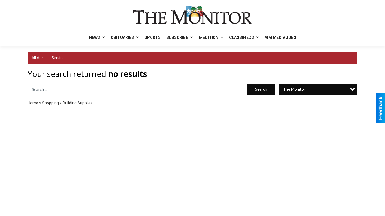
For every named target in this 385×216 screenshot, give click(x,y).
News (95, 37)
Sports (153, 37)
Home (33, 103)
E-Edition (209, 37)
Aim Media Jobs (280, 37)
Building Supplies (78, 103)
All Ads (38, 57)
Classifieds (242, 37)
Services (59, 57)
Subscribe (177, 37)
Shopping (50, 103)
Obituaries (123, 37)
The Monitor (294, 89)
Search (261, 89)
